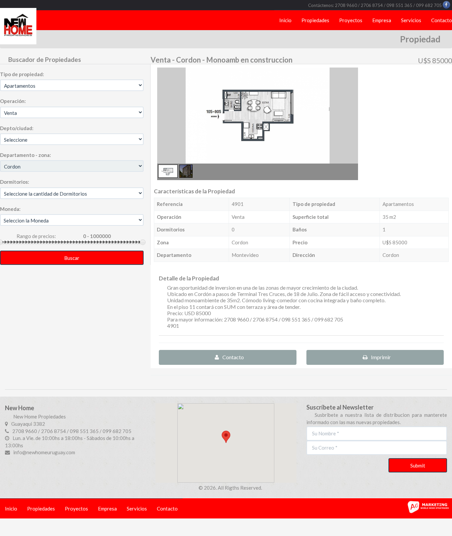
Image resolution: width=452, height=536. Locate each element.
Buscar (71, 258)
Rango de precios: (36, 236)
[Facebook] (447, 4)
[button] (226, 437)
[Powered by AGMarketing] (429, 506)
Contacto (233, 357)
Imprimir (381, 357)
